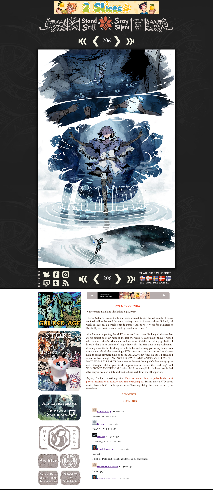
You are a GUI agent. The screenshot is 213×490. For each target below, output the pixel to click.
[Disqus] (134, 443)
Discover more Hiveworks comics (106, 295)
